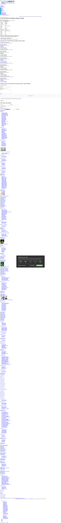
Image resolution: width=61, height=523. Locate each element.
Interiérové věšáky (2, 394)
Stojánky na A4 (3, 176)
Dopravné (1, 9)
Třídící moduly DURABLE (5, 353)
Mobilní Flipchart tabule (4, 347)
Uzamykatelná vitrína (3, 237)
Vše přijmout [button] (39, 265)
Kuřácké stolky (3, 465)
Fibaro (1, 492)
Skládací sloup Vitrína (4, 160)
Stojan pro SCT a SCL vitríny (5, 287)
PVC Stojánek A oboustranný (5, 425)
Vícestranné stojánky (4, 181)
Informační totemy (4, 159)
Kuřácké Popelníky (3, 485)
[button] (22, 265)
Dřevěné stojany (2, 201)
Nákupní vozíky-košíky (3, 405)
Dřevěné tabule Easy (4, 134)
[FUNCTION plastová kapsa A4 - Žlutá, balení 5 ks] (6, 56)
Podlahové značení (3, 459)
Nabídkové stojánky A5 (4, 183)
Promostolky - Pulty (3, 438)
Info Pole (3, 125)
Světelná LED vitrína (6, 266)
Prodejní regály (3, 132)
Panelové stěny (3, 164)
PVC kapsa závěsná (4, 417)
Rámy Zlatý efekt (4, 217)
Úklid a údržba (4, 511)
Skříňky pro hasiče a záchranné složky (5, 471)
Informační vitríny (2, 292)
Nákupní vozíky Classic (4, 406)
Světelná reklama (2, 274)
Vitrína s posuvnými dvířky (5, 279)
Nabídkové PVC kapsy (2, 410)
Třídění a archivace (7, 35)
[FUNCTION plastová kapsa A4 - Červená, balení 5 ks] (6, 49)
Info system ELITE (4, 305)
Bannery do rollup (4, 340)
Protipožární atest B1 (4, 213)
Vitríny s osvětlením (4, 404)
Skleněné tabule (3, 346)
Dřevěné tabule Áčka (4, 128)
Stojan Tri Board (3, 142)
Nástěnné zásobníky (4, 179)
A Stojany (2, 111)
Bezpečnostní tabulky (3, 453)
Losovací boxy (3, 188)
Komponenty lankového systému (5, 153)
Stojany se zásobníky (3, 202)
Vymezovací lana (4, 456)
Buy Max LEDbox (3, 260)
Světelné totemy (2, 271)
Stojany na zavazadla (3, 450)
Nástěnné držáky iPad (3, 295)
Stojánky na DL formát (4, 177)
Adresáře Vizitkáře (4, 351)
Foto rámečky (2, 220)
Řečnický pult (3, 131)
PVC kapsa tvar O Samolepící (5, 419)
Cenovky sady (3, 435)
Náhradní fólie (2, 321)
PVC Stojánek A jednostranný (5, 424)
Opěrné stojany (3, 129)
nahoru (1, 110)
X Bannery (3, 250)
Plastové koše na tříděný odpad (5, 362)
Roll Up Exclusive (4, 249)
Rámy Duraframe (4, 226)
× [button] (43, 256)
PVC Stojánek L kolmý (4, 426)
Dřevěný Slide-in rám (4, 130)
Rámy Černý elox (4, 215)
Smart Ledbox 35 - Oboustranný (4, 270)
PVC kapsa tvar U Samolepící (5, 422)
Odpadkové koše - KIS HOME (5, 357)
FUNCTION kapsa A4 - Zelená (3, 62)
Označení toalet (2, 467)
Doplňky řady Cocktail (4, 330)
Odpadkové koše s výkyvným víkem (6, 477)
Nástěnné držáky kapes (16, 35)
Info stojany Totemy (3, 315)
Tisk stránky (3, 110)
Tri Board (3, 126)
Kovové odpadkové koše (4, 356)
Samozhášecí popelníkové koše (5, 360)
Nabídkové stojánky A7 (4, 184)
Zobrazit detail (1, 46)
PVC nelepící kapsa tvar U (5, 413)
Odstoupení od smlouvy (5, 518)
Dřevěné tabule (2, 127)
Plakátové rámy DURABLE (4, 224)
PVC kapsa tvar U (4, 421)
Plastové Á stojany (4, 117)
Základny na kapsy (4, 187)
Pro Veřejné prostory (2, 469)
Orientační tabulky (3, 301)
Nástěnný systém (3, 166)
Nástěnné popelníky (4, 464)
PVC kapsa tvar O (4, 418)
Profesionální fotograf (18, 498)
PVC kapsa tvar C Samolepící (5, 416)
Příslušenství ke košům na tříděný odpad (6, 484)
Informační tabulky (3, 317)
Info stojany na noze (4, 145)
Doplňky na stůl (3, 366)
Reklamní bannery (2, 258)
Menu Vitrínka (2, 313)
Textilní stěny (3, 163)
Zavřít (4, 501)
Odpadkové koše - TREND (5, 359)
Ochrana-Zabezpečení (5, 509)
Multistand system (4, 144)
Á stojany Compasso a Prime (5, 114)
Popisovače (3, 336)
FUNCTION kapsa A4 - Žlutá (3, 55)
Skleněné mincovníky (4, 400)
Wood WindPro (3, 120)
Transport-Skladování (2, 451)
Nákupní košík (4, 516)
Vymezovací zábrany (3, 314)
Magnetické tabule (4, 344)
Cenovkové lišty (2, 428)
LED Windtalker (3, 272)
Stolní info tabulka (4, 308)
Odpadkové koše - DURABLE (5, 478)
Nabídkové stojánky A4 (4, 182)
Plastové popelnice (4, 482)
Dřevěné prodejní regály (3, 449)
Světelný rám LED (3, 261)
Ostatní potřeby (3, 367)
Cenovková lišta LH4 (4, 431)
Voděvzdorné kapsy (4, 323)
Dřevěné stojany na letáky (4, 137)
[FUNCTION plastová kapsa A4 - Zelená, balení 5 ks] (6, 63)
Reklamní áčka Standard (4, 112)
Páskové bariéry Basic (4, 457)
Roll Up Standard (4, 248)
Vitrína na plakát (3, 284)
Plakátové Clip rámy (3, 208)
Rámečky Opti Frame (4, 219)
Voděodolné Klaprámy (4, 214)
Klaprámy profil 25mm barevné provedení (6, 211)
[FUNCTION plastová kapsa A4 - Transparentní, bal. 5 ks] (7, 76)
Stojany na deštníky (4, 371)
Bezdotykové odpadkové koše (5, 363)
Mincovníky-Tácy (3, 398)
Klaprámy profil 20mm (4, 210)
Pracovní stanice (2, 373)
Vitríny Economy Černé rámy (5, 278)
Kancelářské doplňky (3, 365)
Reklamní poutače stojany (24, 498)
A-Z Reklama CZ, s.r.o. (32, 498)
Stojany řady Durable (3, 197)
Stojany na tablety (3, 312)
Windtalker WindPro (4, 118)
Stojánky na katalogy (4, 178)
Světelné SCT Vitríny (3, 267)
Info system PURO (4, 309)
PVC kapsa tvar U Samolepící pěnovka (6, 423)
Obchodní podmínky (5, 517)
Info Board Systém (4, 141)
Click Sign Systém (4, 307)
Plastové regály (2, 448)
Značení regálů (3, 310)
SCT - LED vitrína (4, 285)
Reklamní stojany (2, 173)
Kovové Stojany (2, 189)
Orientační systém (2, 320)
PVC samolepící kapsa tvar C (5, 412)
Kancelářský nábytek (2, 473)
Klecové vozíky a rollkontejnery (5, 408)
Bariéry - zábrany (3, 468)
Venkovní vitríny (3, 281)
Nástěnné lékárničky (3, 458)
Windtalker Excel (4, 122)
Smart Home (1, 493)
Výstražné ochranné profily (4, 445)
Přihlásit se (3, 2)
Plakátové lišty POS (3, 238)
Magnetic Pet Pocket (4, 230)
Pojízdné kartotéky (3, 470)
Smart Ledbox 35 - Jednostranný (4, 269)
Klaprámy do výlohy (4, 234)
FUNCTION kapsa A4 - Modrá (3, 69)
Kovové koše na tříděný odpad (5, 361)
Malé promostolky (4, 171)
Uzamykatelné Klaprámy (4, 212)
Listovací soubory (12, 35)
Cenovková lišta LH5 (4, 432)
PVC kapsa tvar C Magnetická (5, 415)
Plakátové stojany (4, 124)
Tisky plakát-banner (3, 338)
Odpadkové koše (3, 355)
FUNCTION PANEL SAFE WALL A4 (4, 42)
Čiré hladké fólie (3, 324)
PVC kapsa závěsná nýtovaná (5, 420)
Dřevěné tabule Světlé (4, 136)
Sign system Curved (4, 304)
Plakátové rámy (2, 245)
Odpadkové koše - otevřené (5, 358)
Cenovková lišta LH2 (4, 430)
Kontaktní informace (2, 10)
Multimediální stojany (2, 300)
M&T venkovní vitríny (4, 288)
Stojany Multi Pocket (3, 200)
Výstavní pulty (3, 440)
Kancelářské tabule (3, 343)
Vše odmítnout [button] (32, 265)
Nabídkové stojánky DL (4, 185)
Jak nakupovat (1, 6)
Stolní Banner (3, 251)
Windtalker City (3, 121)
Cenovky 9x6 (3, 436)
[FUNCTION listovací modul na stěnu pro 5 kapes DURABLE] (7, 20)
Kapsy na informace (4, 225)
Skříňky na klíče (3, 368)
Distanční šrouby (3, 227)
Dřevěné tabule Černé (4, 135)
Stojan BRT (2, 203)
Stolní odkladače (2, 390)
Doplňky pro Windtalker (4, 328)
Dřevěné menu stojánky (4, 138)
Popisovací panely (4, 335)
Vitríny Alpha (3, 283)
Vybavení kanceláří (2, 35)
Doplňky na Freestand (4, 327)
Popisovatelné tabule (4, 116)
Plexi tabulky (2, 228)
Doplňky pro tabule (2, 334)
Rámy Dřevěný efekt (4, 216)
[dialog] (30, 261)
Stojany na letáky (2, 207)
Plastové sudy (2, 447)
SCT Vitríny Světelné (4, 286)
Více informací (19, 98)
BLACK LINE (2, 491)
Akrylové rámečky (4, 223)
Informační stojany (3, 140)
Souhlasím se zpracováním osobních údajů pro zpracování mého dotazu (9, 98)
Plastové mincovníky (4, 156)
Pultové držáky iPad (3, 294)
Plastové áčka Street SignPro (5, 115)
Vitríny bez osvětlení (4, 403)
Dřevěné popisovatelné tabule (5, 123)
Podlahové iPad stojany (10, 299)
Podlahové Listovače (2, 386)
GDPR (1, 7)
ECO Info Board (3, 143)
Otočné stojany (2, 198)
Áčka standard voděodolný (5, 113)
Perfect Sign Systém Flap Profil (5, 303)
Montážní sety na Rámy (4, 329)
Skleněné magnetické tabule (5, 345)
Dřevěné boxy (2, 446)
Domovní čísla (2, 318)
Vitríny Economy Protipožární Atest (6, 277)
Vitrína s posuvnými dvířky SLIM (5, 280)
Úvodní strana (1, 5)
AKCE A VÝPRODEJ (2, 494)
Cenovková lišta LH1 (4, 429)
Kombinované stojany (3, 256)
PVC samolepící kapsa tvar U (5, 414)
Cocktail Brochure (4, 167)
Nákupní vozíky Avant (4, 407)
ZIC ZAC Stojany (3, 190)
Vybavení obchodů (2, 443)
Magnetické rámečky (4, 235)
